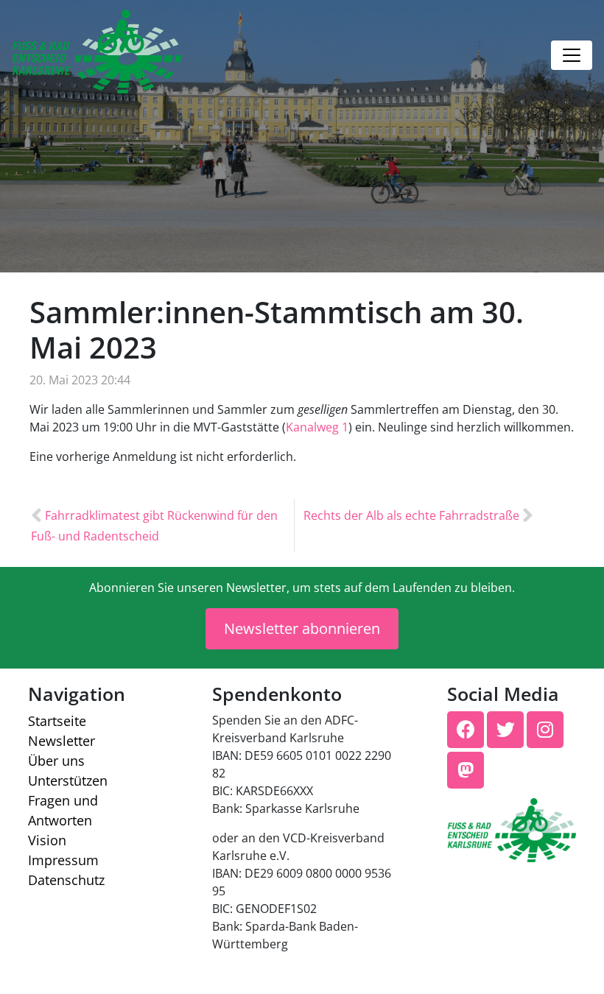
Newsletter (61, 741)
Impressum (63, 860)
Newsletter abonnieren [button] (302, 628)
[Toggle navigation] (571, 55)
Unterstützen (68, 780)
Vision (47, 840)
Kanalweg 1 (317, 427)
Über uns (56, 760)
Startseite (57, 721)
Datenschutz (66, 880)
